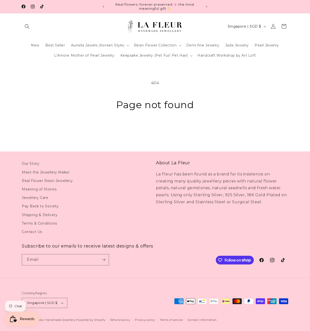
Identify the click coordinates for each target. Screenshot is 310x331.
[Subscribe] (103, 259)
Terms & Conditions (39, 223)
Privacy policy (145, 320)
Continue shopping (155, 129)
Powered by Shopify (90, 320)
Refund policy (120, 320)
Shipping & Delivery (39, 215)
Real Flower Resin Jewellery (47, 181)
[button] (27, 26)
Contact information (202, 320)
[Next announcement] (206, 6)
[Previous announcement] (103, 6)
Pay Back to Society (40, 206)
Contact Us (32, 232)
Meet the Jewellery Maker (46, 172)
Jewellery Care (35, 198)
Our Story (30, 163)
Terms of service (171, 320)
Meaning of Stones (39, 189)
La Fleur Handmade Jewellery (54, 320)
